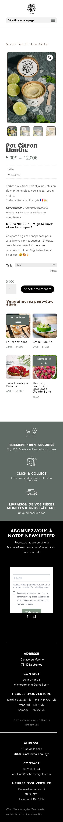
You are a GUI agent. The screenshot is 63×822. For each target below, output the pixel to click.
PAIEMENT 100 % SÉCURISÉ (31, 444)
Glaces (20, 44)
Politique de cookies (32, 814)
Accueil (10, 44)
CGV (15, 720)
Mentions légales (28, 720)
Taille (9, 266)
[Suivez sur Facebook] (27, 616)
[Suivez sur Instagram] (34, 616)
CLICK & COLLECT (32, 473)
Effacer (53, 271)
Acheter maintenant (37, 289)
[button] (50, 58)
